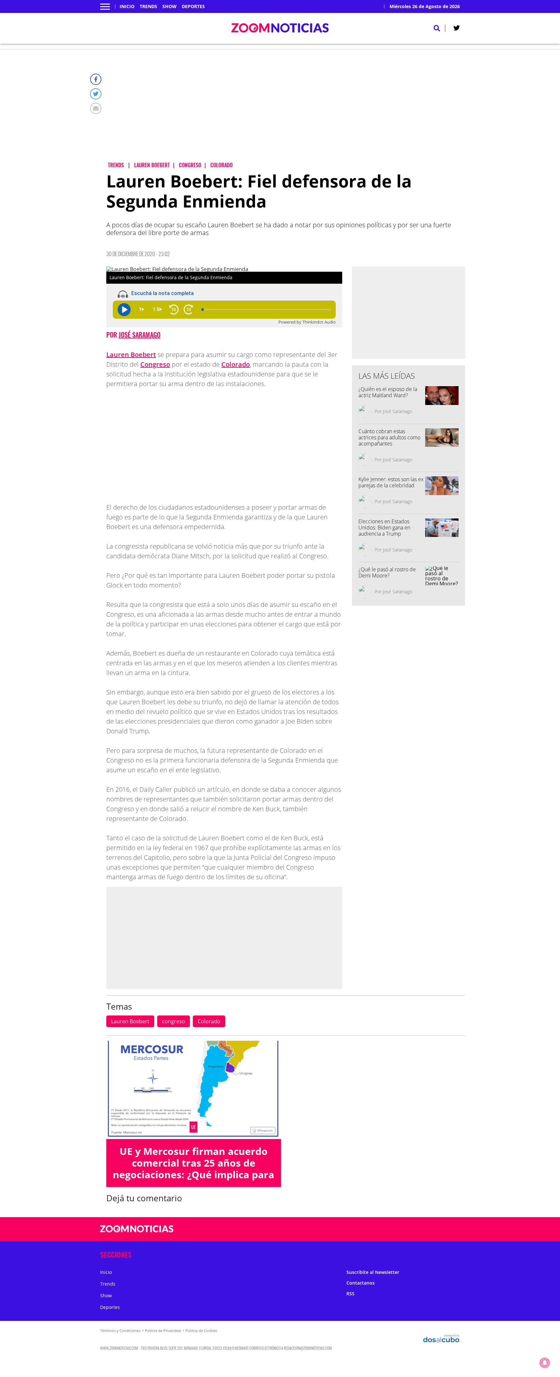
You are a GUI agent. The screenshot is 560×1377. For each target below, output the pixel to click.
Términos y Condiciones (120, 1330)
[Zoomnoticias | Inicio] (453, 1253)
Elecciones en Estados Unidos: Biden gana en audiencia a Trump (384, 527)
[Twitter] (95, 94)
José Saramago (139, 334)
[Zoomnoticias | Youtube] (414, 1229)
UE (193, 1127)
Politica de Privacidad (163, 1330)
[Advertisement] (285, 110)
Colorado (235, 364)
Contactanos (360, 1283)
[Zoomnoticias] (137, 1233)
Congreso (155, 364)
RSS (350, 1293)
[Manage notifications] (545, 1363)
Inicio (127, 6)
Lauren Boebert (131, 354)
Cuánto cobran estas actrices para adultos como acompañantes (389, 437)
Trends (148, 6)
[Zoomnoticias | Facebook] (376, 1229)
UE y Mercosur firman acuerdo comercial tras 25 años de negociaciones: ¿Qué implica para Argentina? (193, 1169)
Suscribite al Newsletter (372, 1272)
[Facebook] (95, 79)
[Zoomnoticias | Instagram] (402, 1229)
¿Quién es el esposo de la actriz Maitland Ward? (387, 392)
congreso (173, 1021)
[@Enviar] (95, 108)
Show (169, 6)
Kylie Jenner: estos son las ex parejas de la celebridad (391, 482)
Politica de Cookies (201, 1330)
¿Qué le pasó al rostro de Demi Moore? (387, 572)
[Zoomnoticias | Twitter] (456, 29)
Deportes (193, 6)
